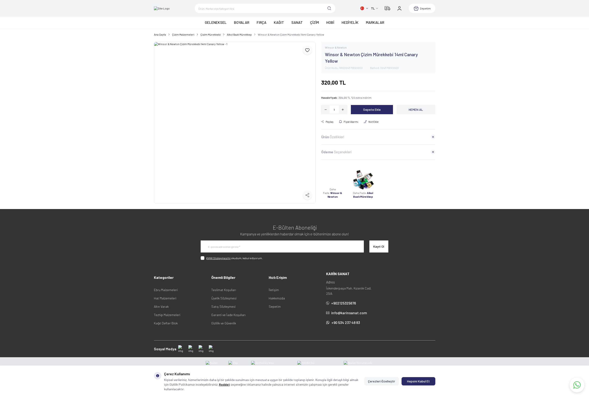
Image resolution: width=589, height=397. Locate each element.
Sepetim (275, 306)
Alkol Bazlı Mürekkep (239, 34)
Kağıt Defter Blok (166, 323)
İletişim (274, 290)
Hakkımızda (277, 298)
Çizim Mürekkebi (210, 34)
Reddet (224, 384)
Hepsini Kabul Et (418, 381)
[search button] (329, 8)
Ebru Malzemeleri (166, 290)
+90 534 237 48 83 (345, 322)
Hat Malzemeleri (165, 298)
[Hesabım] (399, 8)
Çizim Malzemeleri (183, 34)
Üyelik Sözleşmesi (224, 298)
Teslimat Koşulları (223, 290)
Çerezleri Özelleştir (381, 381)
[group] (234, 122)
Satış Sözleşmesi (223, 306)
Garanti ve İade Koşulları (228, 315)
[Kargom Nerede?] (387, 8)
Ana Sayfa (160, 34)
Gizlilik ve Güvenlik (223, 323)
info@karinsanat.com (349, 313)
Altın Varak (161, 306)
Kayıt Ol (378, 246)
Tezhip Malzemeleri (167, 315)
